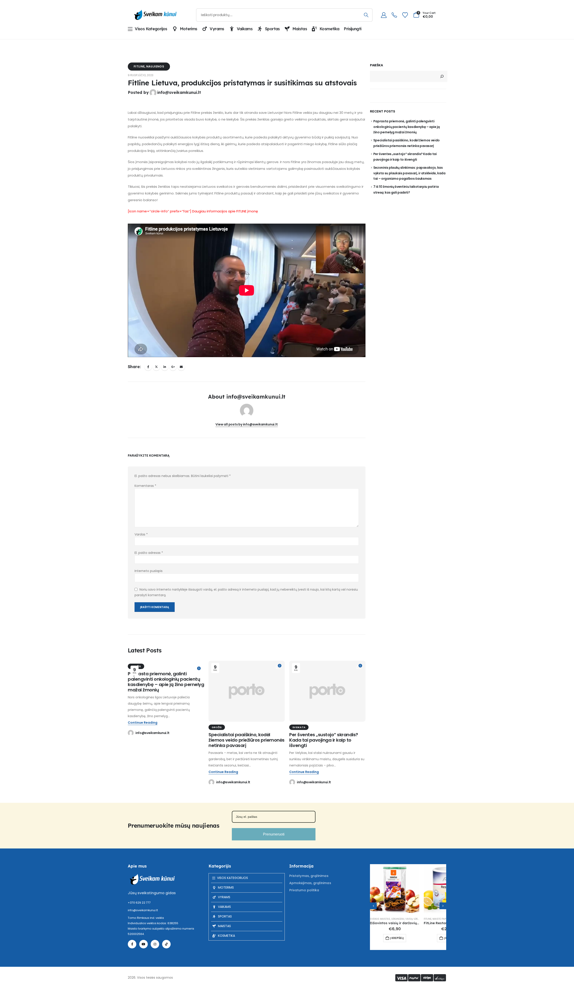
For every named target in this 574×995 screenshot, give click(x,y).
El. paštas (181, 367)
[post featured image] (247, 691)
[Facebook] (132, 944)
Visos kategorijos (151, 28)
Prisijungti (352, 28)
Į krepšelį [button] (397, 938)
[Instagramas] (155, 944)
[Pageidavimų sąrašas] (405, 15)
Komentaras (145, 485)
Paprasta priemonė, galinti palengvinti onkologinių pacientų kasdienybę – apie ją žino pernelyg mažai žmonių (166, 682)
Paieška (376, 65)
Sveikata (298, 727)
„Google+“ (173, 367)
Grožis (217, 727)
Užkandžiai (397, 919)
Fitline (139, 66)
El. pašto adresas (149, 552)
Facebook (148, 367)
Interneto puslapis (149, 571)
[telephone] (394, 15)
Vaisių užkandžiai (416, 919)
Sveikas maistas (380, 919)
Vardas (141, 534)
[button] (373, 905)
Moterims (188, 28)
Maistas (299, 28)
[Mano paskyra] (383, 15)
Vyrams (217, 28)
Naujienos (155, 66)
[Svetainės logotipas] (154, 15)
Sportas (272, 28)
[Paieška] (366, 15)
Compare (412, 872)
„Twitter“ (156, 367)
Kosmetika (329, 28)
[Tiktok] (166, 944)
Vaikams (245, 28)
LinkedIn (164, 367)
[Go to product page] (394, 888)
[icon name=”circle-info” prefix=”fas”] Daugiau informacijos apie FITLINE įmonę (193, 211)
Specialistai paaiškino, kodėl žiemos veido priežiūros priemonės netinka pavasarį (247, 740)
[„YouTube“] (143, 944)
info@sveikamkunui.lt (179, 92)
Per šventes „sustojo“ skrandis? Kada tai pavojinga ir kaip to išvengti (323, 740)
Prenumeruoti (274, 834)
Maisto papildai (442, 919)
